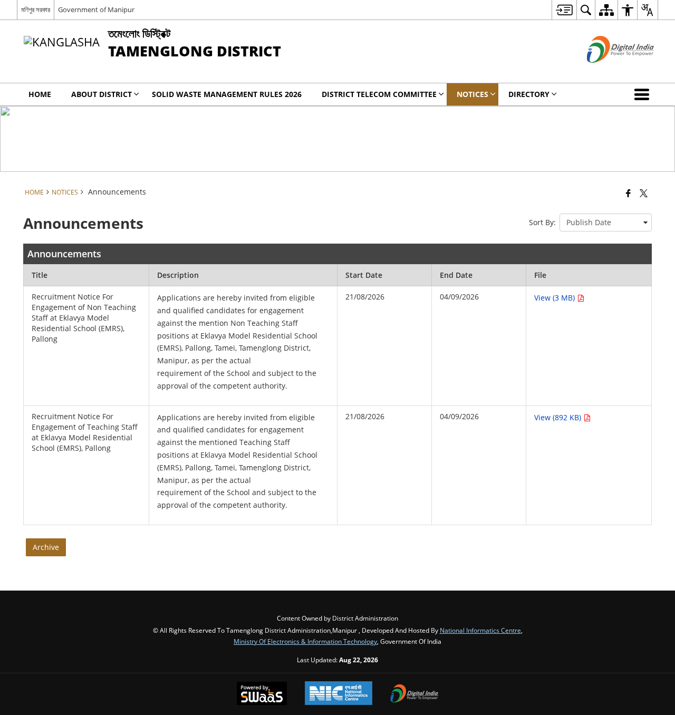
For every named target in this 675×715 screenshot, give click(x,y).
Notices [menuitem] (472, 94)
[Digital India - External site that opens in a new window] (607, 71)
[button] (644, 94)
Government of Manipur (96, 9)
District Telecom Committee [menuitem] (379, 94)
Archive (46, 547)
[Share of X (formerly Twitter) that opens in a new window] (643, 193)
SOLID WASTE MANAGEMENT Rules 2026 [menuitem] (227, 94)
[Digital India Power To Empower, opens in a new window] (414, 694)
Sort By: (542, 222)
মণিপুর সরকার (35, 9)
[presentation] (606, 222)
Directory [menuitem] (528, 94)
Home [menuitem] (39, 94)
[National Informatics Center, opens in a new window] (338, 694)
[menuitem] (564, 10)
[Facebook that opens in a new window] (628, 193)
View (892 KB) (558, 417)
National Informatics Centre (480, 630)
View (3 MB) (555, 298)
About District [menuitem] (101, 94)
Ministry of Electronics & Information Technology (305, 641)
